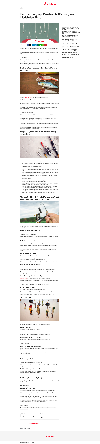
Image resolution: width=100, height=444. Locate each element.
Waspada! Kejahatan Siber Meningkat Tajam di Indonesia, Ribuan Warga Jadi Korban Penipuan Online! (70, 40)
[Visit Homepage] (50, 3)
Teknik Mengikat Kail (24, 409)
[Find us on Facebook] (24, 8)
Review (70, 8)
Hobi (36, 20)
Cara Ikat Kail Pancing (26, 407)
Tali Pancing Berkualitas (52, 407)
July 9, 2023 (32, 20)
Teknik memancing (23, 278)
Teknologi (58, 8)
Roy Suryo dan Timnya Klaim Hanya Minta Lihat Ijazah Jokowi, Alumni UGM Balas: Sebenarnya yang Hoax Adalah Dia (70, 28)
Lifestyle (49, 8)
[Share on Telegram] (35, 45)
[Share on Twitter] (30, 45)
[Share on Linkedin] (33, 45)
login (23, 428)
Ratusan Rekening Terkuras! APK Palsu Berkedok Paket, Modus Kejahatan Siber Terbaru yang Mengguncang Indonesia (70, 36)
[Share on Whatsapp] (38, 45)
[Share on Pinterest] (45, 45)
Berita (36, 8)
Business (40, 8)
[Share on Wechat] (43, 45)
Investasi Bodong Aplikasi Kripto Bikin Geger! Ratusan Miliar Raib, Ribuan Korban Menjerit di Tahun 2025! (71, 32)
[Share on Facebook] (28, 45)
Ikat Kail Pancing (43, 407)
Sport (45, 8)
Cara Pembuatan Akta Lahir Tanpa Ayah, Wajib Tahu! (70, 54)
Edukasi (53, 8)
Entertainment (65, 8)
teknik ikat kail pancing (29, 97)
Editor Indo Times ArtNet (25, 20)
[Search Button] (79, 8)
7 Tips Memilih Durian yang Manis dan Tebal (69, 52)
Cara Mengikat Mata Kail (35, 407)
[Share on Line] (40, 45)
